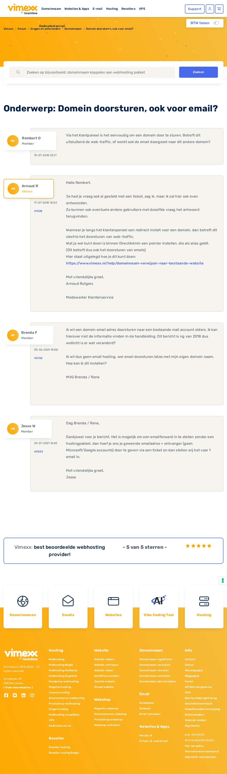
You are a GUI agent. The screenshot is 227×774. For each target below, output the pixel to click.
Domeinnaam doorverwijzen (157, 681)
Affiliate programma (198, 687)
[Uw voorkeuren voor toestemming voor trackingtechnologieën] (223, 580)
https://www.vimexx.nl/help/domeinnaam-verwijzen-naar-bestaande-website (135, 263)
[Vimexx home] (20, 8)
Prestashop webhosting (64, 703)
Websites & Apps (77, 8)
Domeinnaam (51, 8)
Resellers (128, 8)
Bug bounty (192, 725)
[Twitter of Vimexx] (16, 696)
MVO (188, 692)
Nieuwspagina (194, 670)
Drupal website (104, 687)
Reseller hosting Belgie (64, 752)
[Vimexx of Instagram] (33, 696)
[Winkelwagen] (219, 9)
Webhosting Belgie (61, 664)
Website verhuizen (106, 664)
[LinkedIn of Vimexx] (25, 696)
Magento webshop (106, 708)
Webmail (145, 708)
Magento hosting (60, 687)
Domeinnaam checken (154, 670)
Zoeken (198, 72)
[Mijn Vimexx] (210, 9)
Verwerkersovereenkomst (202, 751)
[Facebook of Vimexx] (8, 696)
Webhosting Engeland (63, 675)
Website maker (104, 670)
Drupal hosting (58, 709)
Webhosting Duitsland (63, 670)
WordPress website (106, 675)
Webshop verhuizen (107, 725)
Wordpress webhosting (64, 681)
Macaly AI (145, 735)
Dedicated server (52, 26)
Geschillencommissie (199, 703)
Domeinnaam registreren (155, 659)
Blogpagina (192, 675)
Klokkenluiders (194, 714)
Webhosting (56, 659)
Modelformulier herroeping (202, 709)
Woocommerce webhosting (66, 698)
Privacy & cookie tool (153, 741)
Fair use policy (194, 745)
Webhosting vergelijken (64, 714)
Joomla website (104, 681)
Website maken (104, 659)
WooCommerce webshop (110, 714)
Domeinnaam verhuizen (154, 664)
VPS (142, 8)
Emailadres (146, 702)
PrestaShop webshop (108, 719)
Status (189, 664)
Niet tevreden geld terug (201, 698)
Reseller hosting (59, 747)
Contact (190, 659)
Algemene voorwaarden (200, 756)
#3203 (38, 451)
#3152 (38, 358)
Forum (189, 681)
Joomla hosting (59, 692)
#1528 (38, 211)
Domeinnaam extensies (154, 675)
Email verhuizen (149, 714)
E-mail (97, 8)
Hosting (112, 8)
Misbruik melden (195, 720)
